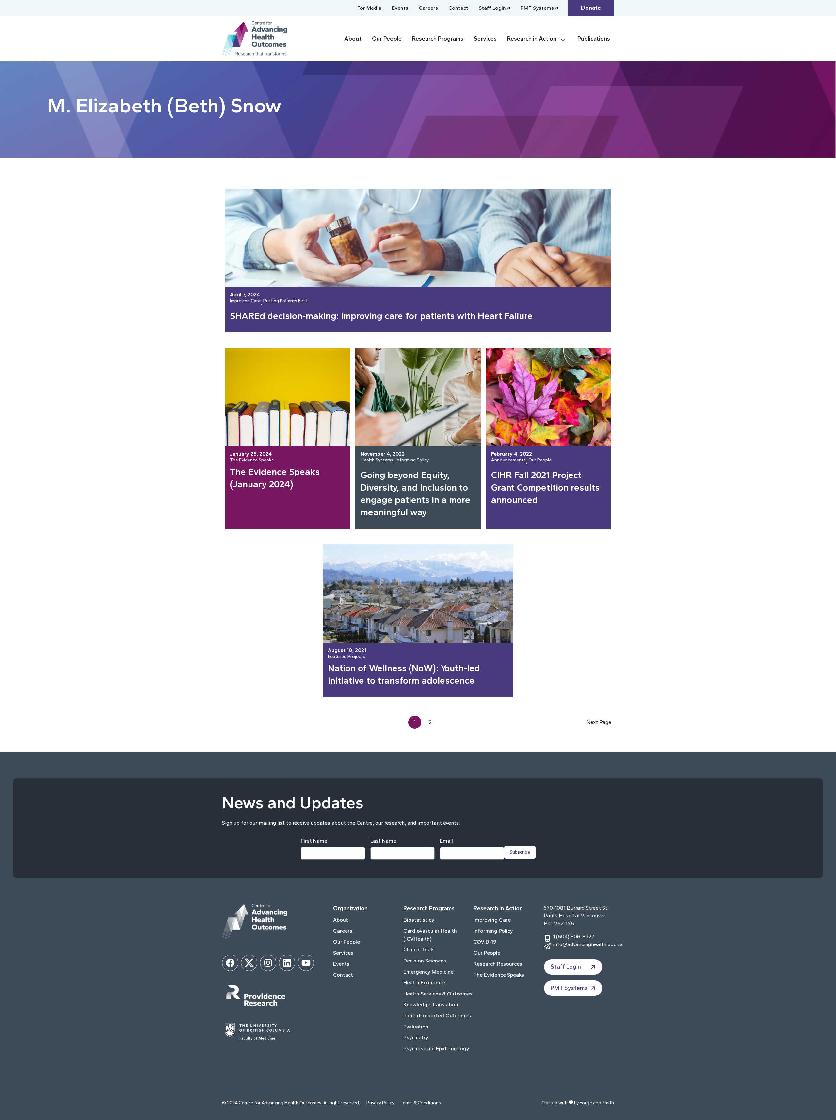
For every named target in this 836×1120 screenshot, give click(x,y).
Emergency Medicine (428, 972)
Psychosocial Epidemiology (436, 1048)
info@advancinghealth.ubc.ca (588, 944)
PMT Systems (537, 8)
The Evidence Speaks (252, 460)
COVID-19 (485, 942)
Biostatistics (418, 920)
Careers (428, 8)
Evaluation (415, 1027)
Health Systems (377, 460)
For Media (369, 8)
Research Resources (498, 964)
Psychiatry (415, 1037)
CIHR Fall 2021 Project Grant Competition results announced (545, 487)
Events (400, 8)
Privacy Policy (380, 1103)
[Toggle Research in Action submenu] (565, 39)
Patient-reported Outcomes (437, 1015)
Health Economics (425, 982)
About (353, 38)
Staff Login (492, 8)
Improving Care (245, 301)
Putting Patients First (285, 301)
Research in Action (531, 38)
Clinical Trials (419, 949)
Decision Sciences (424, 961)
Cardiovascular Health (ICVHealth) (430, 935)
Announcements (508, 460)
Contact (458, 8)
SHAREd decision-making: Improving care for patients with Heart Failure (381, 315)
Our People (387, 38)
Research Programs (437, 38)
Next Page (599, 722)
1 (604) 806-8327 (573, 936)
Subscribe (520, 852)
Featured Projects (346, 656)
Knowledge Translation (430, 1004)
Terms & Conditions (421, 1103)
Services (485, 38)
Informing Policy (412, 460)
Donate (591, 7)
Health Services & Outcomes (438, 994)
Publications (593, 38)
